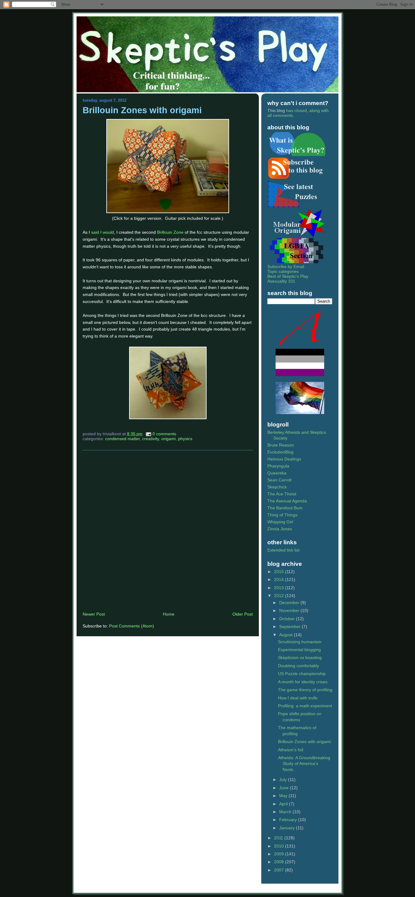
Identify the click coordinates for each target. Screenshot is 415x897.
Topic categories (283, 271)
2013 (279, 587)
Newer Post (94, 614)
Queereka (276, 473)
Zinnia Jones (279, 528)
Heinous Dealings (284, 459)
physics (185, 438)
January (287, 827)
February (288, 819)
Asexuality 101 (281, 281)
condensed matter (122, 438)
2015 (279, 571)
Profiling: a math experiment (305, 705)
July (283, 779)
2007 (279, 870)
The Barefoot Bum (285, 507)
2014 (279, 579)
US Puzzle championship (302, 673)
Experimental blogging (299, 649)
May (284, 795)
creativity (150, 438)
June (284, 787)
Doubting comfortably (298, 665)
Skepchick (277, 486)
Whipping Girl (280, 521)
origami (168, 438)
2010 (279, 846)
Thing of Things (282, 514)
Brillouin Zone (170, 232)
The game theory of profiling (305, 689)
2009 (279, 853)
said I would (102, 232)
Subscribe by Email (285, 266)
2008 (279, 861)
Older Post (242, 614)
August (286, 634)
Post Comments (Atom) (131, 625)
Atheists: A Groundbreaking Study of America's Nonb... (304, 763)
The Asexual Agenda (287, 500)
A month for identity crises (303, 681)
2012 (279, 595)
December (289, 602)
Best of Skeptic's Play (287, 276)
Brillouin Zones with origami (142, 110)
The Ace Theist (281, 493)
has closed (296, 110)
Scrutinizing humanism (299, 641)
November (289, 610)
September (290, 626)
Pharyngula (278, 466)
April (284, 803)
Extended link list (283, 550)
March (286, 811)
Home (168, 614)
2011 (279, 837)
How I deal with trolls (297, 697)
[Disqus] (168, 530)
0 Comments (164, 433)
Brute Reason (280, 445)
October (287, 618)
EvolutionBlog (280, 452)
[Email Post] (148, 433)
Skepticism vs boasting (300, 657)
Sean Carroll (279, 479)
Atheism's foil (290, 749)
